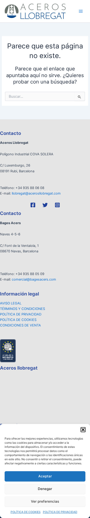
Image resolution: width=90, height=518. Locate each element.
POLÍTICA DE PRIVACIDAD (60, 512)
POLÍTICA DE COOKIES (26, 512)
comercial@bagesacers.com (34, 279)
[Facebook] (33, 205)
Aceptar (45, 476)
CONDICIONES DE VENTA (20, 325)
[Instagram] (57, 205)
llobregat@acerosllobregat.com (36, 193)
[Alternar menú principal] (80, 11)
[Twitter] (45, 205)
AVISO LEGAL (10, 303)
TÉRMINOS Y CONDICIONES (22, 309)
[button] (83, 429)
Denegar (45, 489)
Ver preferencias (45, 501)
